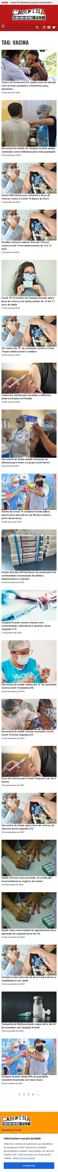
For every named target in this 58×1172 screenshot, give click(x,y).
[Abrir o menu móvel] (2, 26)
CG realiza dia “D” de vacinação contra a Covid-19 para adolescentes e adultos (28, 350)
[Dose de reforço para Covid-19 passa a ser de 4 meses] (29, 761)
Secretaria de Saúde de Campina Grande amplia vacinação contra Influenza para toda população (28, 150)
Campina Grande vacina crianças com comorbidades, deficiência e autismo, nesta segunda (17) (26, 626)
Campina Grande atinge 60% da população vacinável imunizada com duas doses (24, 1078)
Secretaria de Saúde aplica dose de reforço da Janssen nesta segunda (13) (27, 827)
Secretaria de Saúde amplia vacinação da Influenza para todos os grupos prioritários (25, 461)
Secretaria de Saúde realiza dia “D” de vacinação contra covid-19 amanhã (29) (29, 686)
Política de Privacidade (23, 1158)
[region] (29, 1153)
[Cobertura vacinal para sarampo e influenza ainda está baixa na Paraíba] (29, 378)
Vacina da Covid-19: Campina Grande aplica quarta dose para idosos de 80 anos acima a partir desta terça (26, 515)
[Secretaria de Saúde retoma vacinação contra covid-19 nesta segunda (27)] (29, 714)
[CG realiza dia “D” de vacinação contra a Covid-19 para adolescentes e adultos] (29, 331)
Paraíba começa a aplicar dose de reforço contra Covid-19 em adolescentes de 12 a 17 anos (26, 245)
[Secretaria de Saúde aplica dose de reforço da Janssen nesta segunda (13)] (29, 808)
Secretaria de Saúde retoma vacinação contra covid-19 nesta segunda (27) (27, 733)
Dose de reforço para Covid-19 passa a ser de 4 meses (28, 780)
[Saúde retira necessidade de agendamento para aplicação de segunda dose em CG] (29, 910)
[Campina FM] (29, 14)
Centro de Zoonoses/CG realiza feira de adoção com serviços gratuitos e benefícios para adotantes (28, 86)
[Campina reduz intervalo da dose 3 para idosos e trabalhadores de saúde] (29, 960)
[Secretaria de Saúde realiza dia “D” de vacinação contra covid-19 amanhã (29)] (29, 661)
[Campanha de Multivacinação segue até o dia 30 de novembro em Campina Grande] (29, 1007)
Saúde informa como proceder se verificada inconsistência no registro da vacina (26, 879)
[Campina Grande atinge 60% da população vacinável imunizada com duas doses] (29, 1056)
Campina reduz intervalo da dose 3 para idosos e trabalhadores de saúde (28, 978)
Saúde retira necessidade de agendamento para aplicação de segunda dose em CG (28, 932)
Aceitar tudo (29, 1165)
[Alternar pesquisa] (37, 27)
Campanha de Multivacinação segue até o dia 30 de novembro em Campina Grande (28, 1025)
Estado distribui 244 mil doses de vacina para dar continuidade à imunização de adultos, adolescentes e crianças (28, 576)
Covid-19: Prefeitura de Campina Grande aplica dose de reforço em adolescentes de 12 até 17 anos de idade (32, 2)
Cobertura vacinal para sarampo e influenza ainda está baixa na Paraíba (26, 396)
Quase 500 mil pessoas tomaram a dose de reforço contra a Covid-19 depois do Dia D (25, 197)
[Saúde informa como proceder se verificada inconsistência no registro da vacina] (29, 858)
